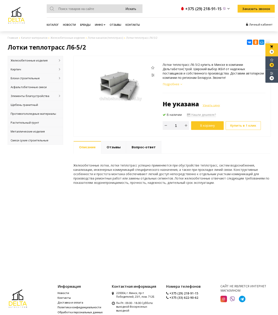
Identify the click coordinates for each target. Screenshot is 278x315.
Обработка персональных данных (80, 312)
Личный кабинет (261, 24)
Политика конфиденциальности (79, 307)
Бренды (85, 25)
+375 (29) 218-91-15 (183, 293)
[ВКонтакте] (249, 42)
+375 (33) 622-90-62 (183, 298)
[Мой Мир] (261, 42)
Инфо (99, 25)
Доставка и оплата (70, 302)
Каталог (53, 25)
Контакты (133, 25)
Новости (69, 25)
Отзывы (115, 25)
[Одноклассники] (255, 42)
